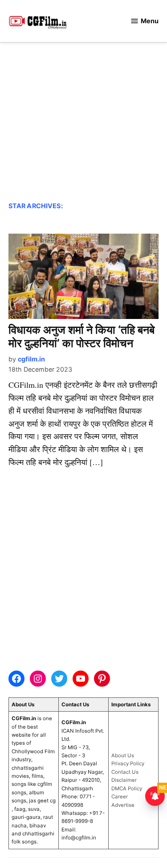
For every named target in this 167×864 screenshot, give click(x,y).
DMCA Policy (126, 788)
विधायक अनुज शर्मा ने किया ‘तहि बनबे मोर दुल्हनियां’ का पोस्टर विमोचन (81, 336)
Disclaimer (124, 780)
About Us (122, 755)
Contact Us (124, 772)
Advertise (122, 805)
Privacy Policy (127, 763)
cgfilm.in (31, 359)
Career (119, 796)
